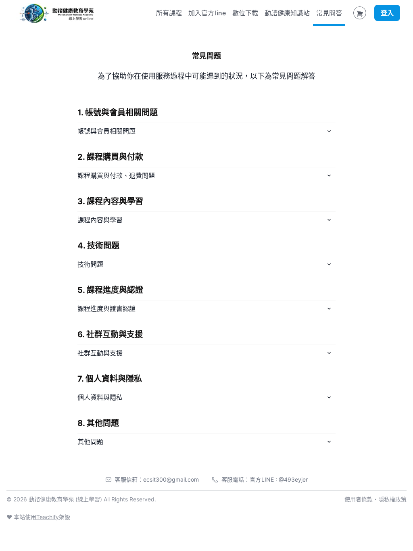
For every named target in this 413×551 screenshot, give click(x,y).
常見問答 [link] (329, 13)
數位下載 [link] (245, 13)
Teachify (47, 516)
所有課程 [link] (169, 13)
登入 (387, 13)
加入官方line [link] (207, 13)
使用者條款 (358, 499)
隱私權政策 (392, 499)
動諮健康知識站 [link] (287, 13)
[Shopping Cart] (359, 12)
